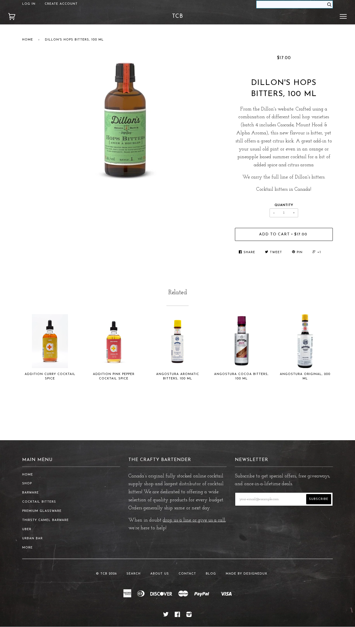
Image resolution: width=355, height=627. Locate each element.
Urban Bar (32, 538)
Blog (211, 573)
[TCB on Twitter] (166, 615)
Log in (29, 4)
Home (27, 39)
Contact (187, 573)
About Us (159, 573)
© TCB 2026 (106, 573)
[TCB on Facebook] (177, 615)
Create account (61, 4)
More (27, 547)
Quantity (284, 205)
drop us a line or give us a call (194, 520)
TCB (177, 16)
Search (133, 573)
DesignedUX (255, 573)
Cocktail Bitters (39, 501)
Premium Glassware (42, 511)
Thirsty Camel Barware (45, 520)
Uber (26, 529)
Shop (27, 483)
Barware (30, 492)
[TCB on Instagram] (189, 615)
